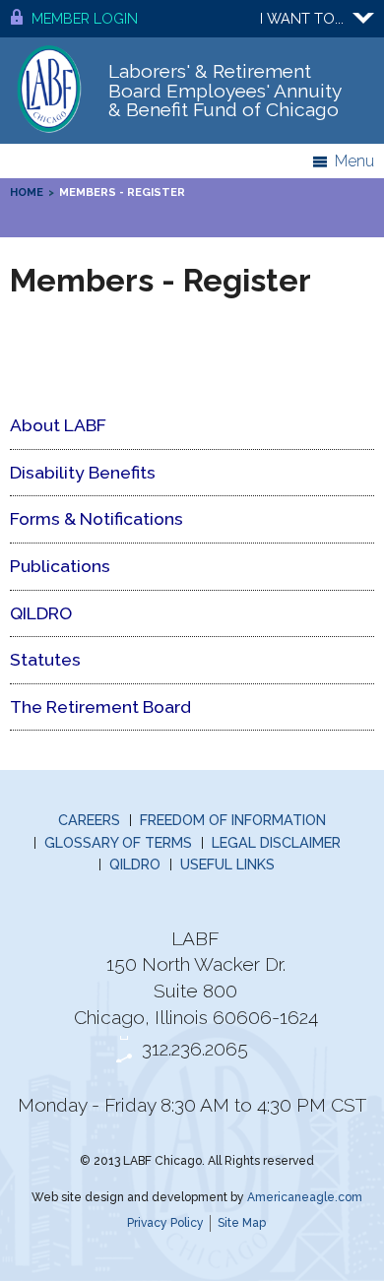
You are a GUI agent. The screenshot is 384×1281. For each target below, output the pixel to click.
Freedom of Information (233, 819)
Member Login (85, 18)
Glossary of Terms (118, 842)
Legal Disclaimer (276, 842)
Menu (354, 161)
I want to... (302, 18)
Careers (89, 819)
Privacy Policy (165, 1223)
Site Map (242, 1223)
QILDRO (134, 864)
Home (26, 192)
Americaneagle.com (304, 1197)
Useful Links (227, 864)
